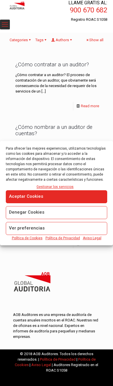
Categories (19, 40)
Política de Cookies (27, 238)
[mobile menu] (5, 24)
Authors (62, 40)
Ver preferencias (27, 228)
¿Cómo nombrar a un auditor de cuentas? (53, 130)
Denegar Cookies (26, 212)
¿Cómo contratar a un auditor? (52, 64)
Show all (96, 40)
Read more (90, 106)
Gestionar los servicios (55, 187)
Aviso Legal (92, 238)
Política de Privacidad (62, 238)
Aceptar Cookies (26, 196)
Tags (39, 40)
